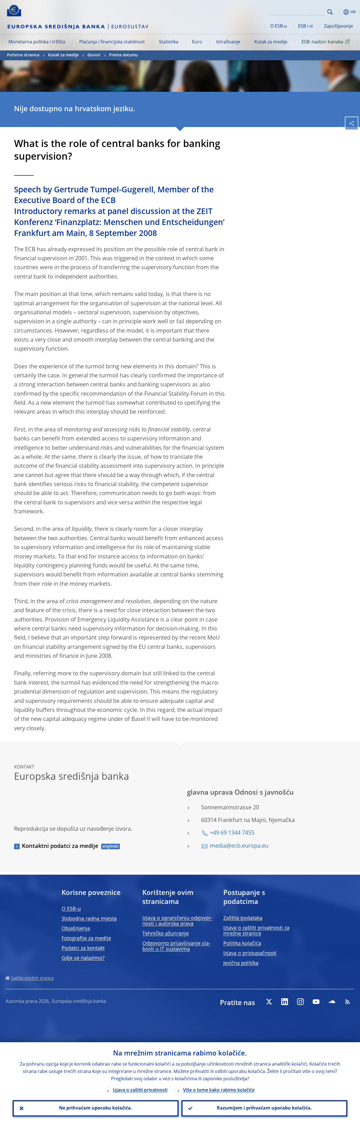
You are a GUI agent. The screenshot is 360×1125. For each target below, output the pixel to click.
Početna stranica (23, 55)
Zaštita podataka (242, 918)
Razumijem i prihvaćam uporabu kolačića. (264, 1108)
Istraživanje (228, 42)
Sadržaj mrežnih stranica (32, 978)
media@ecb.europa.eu (239, 846)
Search (330, 12)
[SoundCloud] (332, 1001)
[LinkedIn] (284, 1001)
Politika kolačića (242, 943)
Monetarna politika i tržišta (36, 42)
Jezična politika (240, 963)
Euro (197, 42)
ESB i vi (305, 26)
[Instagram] (300, 1001)
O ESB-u (278, 26)
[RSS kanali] (347, 1001)
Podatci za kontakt (83, 948)
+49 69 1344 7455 (232, 833)
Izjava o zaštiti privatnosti (140, 1090)
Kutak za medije (270, 42)
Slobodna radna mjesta (89, 918)
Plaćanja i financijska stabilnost (112, 42)
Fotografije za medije (86, 938)
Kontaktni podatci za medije (60, 846)
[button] (339, 12)
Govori (93, 55)
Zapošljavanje (338, 26)
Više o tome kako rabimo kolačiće (219, 1090)
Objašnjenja (76, 928)
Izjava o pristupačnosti (249, 953)
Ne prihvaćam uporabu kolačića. (95, 1108)
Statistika (168, 42)
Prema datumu (123, 55)
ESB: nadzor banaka (322, 42)
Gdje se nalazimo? (83, 958)
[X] (269, 1001)
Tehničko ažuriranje (165, 933)
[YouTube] (316, 1001)
